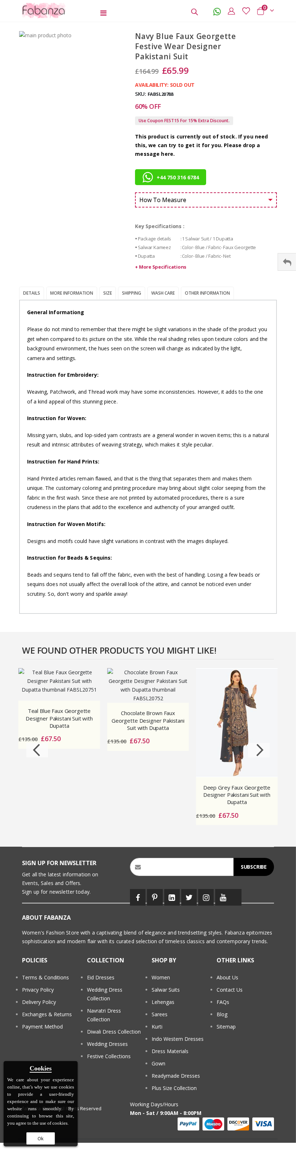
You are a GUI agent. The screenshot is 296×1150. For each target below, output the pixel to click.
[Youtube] (223, 897)
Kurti (157, 1026)
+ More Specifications (160, 267)
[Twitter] (189, 897)
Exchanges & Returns (47, 1014)
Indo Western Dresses (178, 1038)
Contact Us (230, 989)
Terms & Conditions (45, 977)
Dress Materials (170, 1051)
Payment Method (42, 1026)
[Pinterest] (154, 897)
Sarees (159, 1014)
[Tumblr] (236, 897)
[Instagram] (206, 897)
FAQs (223, 1002)
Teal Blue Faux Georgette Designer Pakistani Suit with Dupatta (59, 718)
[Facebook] (137, 897)
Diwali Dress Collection (114, 1031)
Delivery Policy (39, 1002)
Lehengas (163, 1002)
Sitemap (226, 1026)
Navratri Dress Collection (104, 1015)
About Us (227, 977)
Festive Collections (109, 1056)
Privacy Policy (38, 989)
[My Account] (231, 11)
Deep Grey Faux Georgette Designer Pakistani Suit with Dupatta (236, 795)
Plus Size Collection (174, 1088)
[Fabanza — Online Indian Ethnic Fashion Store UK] (44, 10)
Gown (158, 1063)
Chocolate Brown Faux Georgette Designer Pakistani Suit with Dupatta (148, 720)
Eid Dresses (100, 977)
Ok (41, 1138)
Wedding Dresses (107, 1043)
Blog (222, 1014)
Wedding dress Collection (104, 994)
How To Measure (162, 200)
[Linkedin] (172, 897)
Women (161, 977)
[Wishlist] (245, 11)
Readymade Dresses (176, 1075)
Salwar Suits (166, 989)
